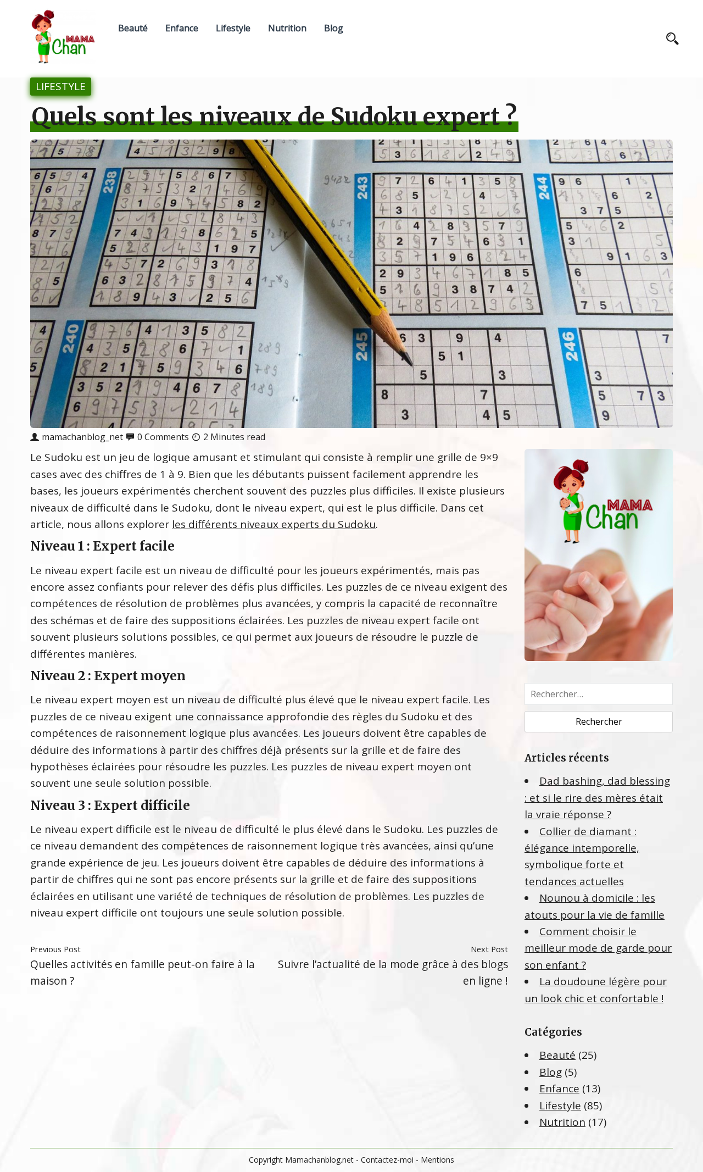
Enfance (181, 28)
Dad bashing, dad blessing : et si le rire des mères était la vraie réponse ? (597, 797)
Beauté (133, 28)
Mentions (437, 1159)
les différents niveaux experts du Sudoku (274, 524)
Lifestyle (233, 28)
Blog (333, 28)
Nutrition (287, 28)
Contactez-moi (387, 1159)
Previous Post (55, 948)
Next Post (489, 948)
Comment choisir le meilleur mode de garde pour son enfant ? (598, 948)
